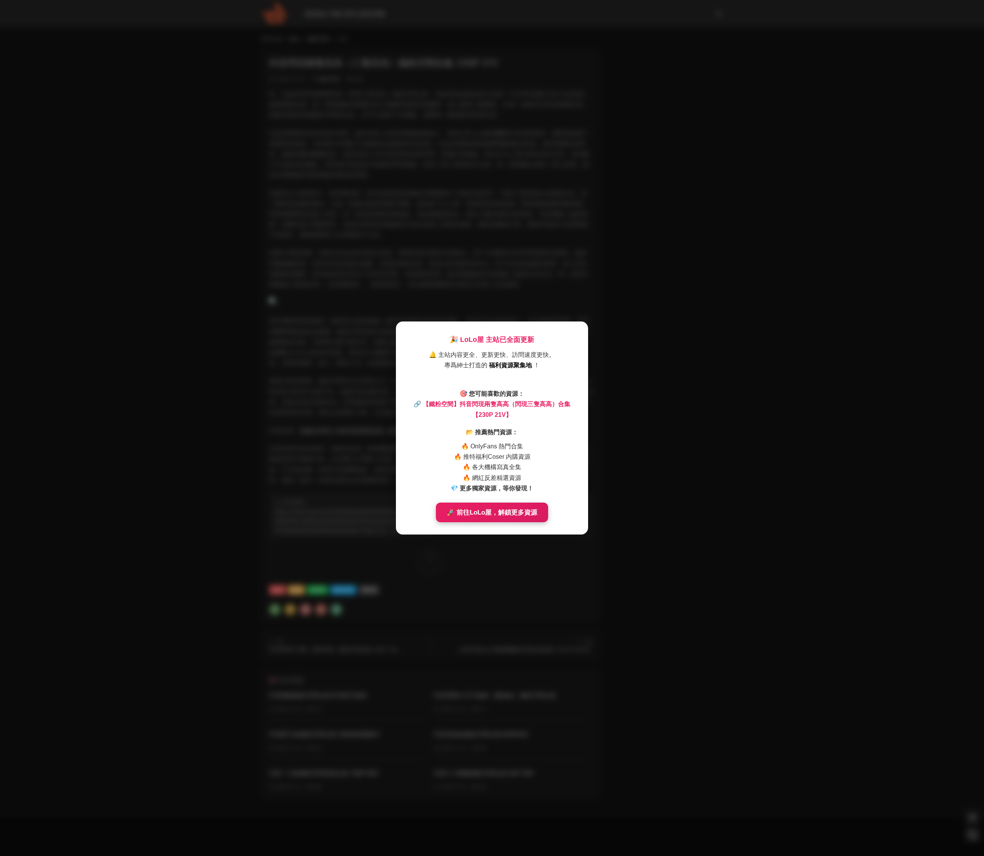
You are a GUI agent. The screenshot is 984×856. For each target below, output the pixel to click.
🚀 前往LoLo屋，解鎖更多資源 (492, 512)
